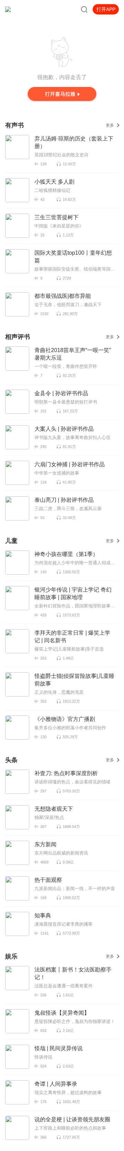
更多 (110, 125)
